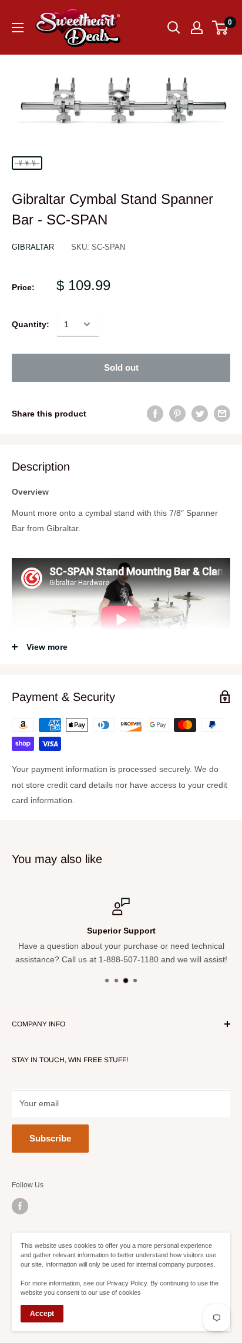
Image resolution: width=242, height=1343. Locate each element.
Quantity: (30, 324)
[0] (220, 28)
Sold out (121, 367)
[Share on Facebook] (155, 413)
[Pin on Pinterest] (177, 413)
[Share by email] (222, 413)
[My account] (197, 27)
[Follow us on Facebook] (20, 1206)
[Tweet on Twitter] (199, 413)
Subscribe (50, 1138)
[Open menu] (17, 27)
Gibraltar (33, 247)
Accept (42, 1314)
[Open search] (173, 27)
